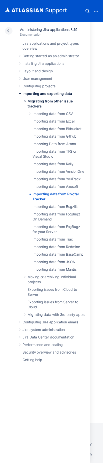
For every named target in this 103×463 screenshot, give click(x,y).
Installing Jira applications (43, 63)
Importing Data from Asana (54, 144)
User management (37, 78)
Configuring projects (39, 86)
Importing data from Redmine (56, 247)
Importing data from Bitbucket (57, 129)
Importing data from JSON (54, 262)
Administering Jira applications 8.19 (48, 29)
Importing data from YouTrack (56, 179)
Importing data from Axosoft (55, 186)
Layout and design (37, 71)
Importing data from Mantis (54, 269)
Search (88, 11)
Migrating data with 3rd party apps (56, 314)
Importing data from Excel (53, 121)
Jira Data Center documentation (48, 337)
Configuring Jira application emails (50, 322)
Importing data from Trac (52, 239)
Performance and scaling (42, 344)
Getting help (32, 360)
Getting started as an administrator (50, 56)
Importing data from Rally (53, 164)
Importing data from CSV (52, 113)
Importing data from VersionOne (58, 171)
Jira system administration (43, 329)
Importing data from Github (54, 136)
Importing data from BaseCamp (58, 254)
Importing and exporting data (47, 93)
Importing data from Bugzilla (55, 206)
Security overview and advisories (49, 352)
